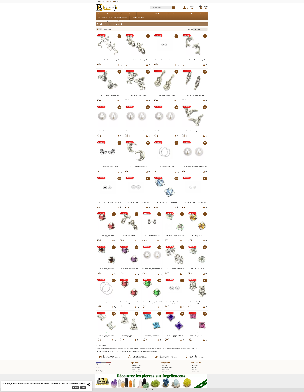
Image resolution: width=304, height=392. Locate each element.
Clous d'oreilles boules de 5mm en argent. (137, 202)
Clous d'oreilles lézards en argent (109, 60)
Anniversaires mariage (167, 367)
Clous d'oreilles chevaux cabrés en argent (175, 269)
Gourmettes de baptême (137, 17)
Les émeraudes (195, 371)
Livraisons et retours (136, 365)
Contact (117, 1)
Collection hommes (160, 14)
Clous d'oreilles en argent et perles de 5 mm (166, 131)
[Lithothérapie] (151, 381)
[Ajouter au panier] (118, 65)
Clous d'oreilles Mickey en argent (109, 95)
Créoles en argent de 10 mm (166, 166)
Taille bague (165, 365)
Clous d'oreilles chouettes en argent (198, 302)
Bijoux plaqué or (121, 14)
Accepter (83, 387)
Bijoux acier (132, 14)
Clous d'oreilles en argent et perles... (109, 131)
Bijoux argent (110, 14)
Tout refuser (75, 387)
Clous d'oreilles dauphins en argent (195, 60)
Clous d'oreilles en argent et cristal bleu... (166, 202)
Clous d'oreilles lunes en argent (138, 166)
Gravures (140, 14)
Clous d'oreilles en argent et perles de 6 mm (138, 131)
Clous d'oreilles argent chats (152, 235)
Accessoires (149, 14)
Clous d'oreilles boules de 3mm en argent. (194, 202)
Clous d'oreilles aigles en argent (195, 131)
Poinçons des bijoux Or (167, 371)
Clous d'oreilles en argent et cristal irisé (174, 236)
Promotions (194, 14)
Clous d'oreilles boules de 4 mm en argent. (109, 202)
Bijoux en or (100, 14)
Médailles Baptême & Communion (118, 17)
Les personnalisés (102, 17)
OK (173, 7)
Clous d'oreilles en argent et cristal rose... (129, 302)
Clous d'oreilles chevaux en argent (129, 236)
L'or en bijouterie (166, 369)
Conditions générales (137, 371)
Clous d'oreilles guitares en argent (166, 95)
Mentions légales (136, 369)
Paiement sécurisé (136, 367)
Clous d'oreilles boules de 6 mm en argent (175, 302)
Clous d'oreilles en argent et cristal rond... (129, 269)
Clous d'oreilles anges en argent (138, 95)
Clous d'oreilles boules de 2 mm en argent (166, 60)
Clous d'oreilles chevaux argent (109, 166)
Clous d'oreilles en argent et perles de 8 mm (195, 166)
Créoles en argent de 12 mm (106, 302)
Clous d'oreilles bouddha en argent (129, 335)
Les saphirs (194, 369)
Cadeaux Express (172, 14)
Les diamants (195, 365)
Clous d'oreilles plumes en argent (195, 95)
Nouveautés (203, 14)
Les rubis (194, 367)
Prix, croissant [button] (197, 29)
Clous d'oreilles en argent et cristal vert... (152, 302)
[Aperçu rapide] (121, 65)
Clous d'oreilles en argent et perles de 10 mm (152, 269)
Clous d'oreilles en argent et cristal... (106, 236)
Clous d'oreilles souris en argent (138, 60)
